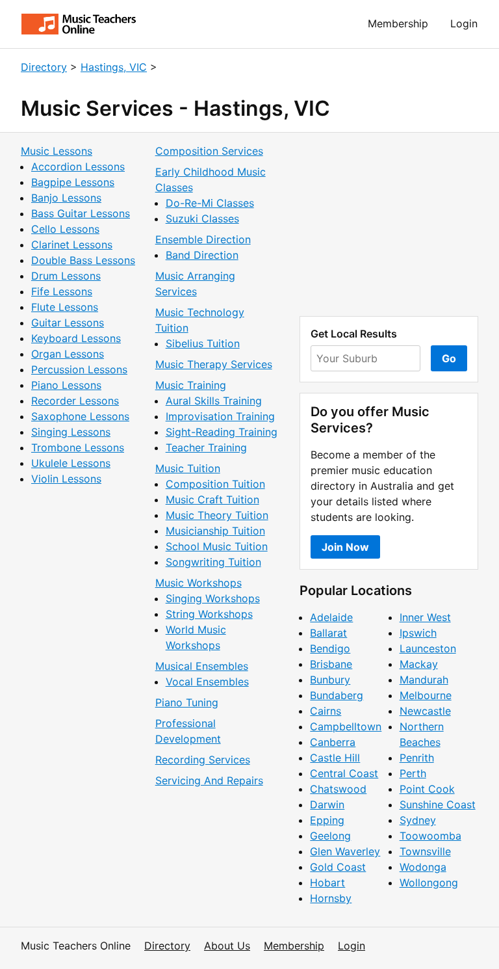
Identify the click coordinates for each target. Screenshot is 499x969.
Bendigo (330, 648)
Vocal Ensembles (207, 681)
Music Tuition (187, 468)
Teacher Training (206, 447)
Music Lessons (56, 150)
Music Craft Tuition (212, 499)
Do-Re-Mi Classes (210, 202)
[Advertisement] (389, 224)
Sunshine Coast (438, 804)
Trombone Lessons (77, 447)
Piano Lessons (66, 385)
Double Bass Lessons (83, 260)
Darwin (327, 804)
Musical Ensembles (201, 665)
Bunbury (330, 679)
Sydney (418, 820)
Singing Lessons (70, 431)
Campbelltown (345, 726)
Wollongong (429, 882)
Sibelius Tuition (203, 343)
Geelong (330, 835)
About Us (227, 945)
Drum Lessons (66, 275)
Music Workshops (198, 582)
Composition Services (209, 150)
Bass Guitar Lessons (80, 213)
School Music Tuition (217, 546)
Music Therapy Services (213, 364)
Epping (327, 820)
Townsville (425, 851)
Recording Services (202, 759)
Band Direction (202, 254)
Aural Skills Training (214, 400)
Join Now (345, 546)
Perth (413, 773)
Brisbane (331, 663)
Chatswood (338, 788)
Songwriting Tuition (213, 561)
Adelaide (331, 617)
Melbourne (426, 695)
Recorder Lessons (75, 400)
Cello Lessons (65, 228)
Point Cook (427, 788)
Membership (398, 23)
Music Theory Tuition (217, 515)
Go (449, 358)
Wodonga (423, 866)
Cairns (325, 710)
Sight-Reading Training (221, 431)
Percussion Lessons (79, 369)
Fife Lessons (61, 291)
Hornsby (331, 898)
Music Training (190, 385)
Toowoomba (430, 835)
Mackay (419, 663)
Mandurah (424, 679)
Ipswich (418, 632)
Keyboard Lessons (76, 338)
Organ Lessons (67, 353)
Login (464, 23)
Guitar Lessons (67, 322)
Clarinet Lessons (71, 244)
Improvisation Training (220, 416)
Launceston (428, 648)
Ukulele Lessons (70, 463)
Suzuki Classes (202, 218)
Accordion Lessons (78, 166)
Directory (44, 66)
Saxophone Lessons (80, 416)
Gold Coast (338, 866)
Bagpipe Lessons (72, 182)
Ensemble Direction (203, 239)
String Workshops (209, 613)
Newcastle (425, 710)
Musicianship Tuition (215, 530)
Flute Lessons (64, 306)
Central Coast (344, 773)
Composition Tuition (215, 483)
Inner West (425, 617)
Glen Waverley (345, 851)
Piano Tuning (186, 702)
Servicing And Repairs (209, 780)
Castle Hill (335, 757)
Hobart (327, 882)
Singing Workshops (213, 598)
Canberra (332, 742)
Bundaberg (336, 695)
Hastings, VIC (114, 66)
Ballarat (328, 632)
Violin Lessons (66, 478)
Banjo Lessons (66, 197)
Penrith (417, 757)
